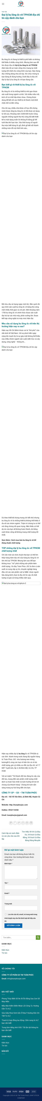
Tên (6, 883)
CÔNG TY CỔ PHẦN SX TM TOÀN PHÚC (17, 975)
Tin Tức (4, 12)
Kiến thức (5, 950)
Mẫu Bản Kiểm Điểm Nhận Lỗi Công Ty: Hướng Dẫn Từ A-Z (20, 1007)
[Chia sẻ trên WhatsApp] (11, 823)
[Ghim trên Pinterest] (27, 823)
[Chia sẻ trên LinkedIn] (31, 823)
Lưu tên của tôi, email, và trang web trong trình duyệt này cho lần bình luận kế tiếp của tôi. (20, 917)
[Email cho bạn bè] (23, 823)
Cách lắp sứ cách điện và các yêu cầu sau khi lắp (11, 836)
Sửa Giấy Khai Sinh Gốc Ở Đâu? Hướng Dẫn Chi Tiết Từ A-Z (20, 1014)
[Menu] (3, 4)
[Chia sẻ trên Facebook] (15, 823)
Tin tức (4, 953)
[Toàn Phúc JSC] (21, 4)
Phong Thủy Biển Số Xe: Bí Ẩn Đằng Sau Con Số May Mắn (21, 1000)
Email (7, 893)
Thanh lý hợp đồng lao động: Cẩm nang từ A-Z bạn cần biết (20, 1021)
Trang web (8, 904)
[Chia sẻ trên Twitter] (19, 823)
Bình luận (8, 864)
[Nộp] (38, 937)
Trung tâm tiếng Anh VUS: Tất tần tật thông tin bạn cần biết (20, 1028)
